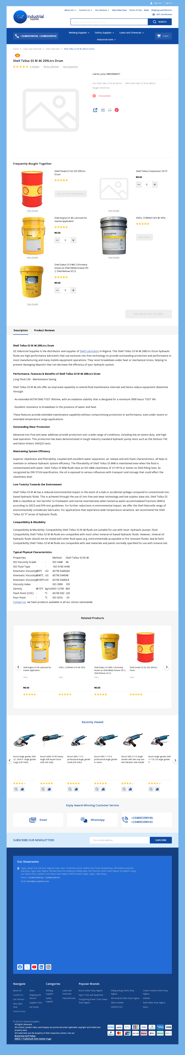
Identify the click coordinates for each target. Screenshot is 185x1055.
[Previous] (18, 667)
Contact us (19, 602)
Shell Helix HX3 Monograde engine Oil (104, 758)
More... (146, 1007)
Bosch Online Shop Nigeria (90, 990)
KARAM (146, 998)
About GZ (69, 10)
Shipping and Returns (161, 10)
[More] (75, 10)
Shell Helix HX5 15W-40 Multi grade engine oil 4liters (77, 759)
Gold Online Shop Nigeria (154, 1002)
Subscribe (160, 840)
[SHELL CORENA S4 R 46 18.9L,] (75, 647)
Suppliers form (35, 1002)
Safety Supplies (103, 32)
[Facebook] (20, 967)
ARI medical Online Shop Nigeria (125, 998)
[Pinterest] (117, 110)
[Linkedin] (41, 967)
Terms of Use (135, 10)
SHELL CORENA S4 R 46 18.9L (151, 217)
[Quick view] (48, 700)
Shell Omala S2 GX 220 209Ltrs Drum (70, 173)
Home (16, 49)
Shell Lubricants (89, 351)
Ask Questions (70, 66)
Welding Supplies (78, 32)
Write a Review (51, 66)
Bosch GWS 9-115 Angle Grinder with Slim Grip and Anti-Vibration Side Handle (24, 759)
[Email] (103, 110)
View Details (32, 210)
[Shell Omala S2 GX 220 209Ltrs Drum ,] (146, 647)
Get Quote (34, 1007)
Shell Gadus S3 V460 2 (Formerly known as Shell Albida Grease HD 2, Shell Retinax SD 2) (71, 268)
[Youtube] (34, 967)
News (146, 10)
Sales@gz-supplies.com (38, 881)
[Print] (110, 110)
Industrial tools (105, 39)
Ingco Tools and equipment (91, 995)
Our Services (101, 10)
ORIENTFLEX (116, 1007)
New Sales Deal (119, 10)
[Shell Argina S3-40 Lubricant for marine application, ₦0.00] (39, 647)
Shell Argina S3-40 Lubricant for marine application (71, 219)
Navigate (19, 984)
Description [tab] (21, 330)
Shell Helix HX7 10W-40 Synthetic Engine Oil (131, 758)
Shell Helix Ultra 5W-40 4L (159, 756)
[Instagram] (48, 967)
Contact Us (84, 10)
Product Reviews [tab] (44, 330)
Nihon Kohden (117, 1002)
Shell (69, 766)
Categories (53, 984)
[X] (27, 967)
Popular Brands (89, 984)
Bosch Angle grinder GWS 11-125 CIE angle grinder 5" (51, 759)
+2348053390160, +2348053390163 (44, 877)
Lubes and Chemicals (130, 32)
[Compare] (22, 789)
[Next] (167, 667)
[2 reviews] (20, 66)
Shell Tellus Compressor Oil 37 (151, 171)
